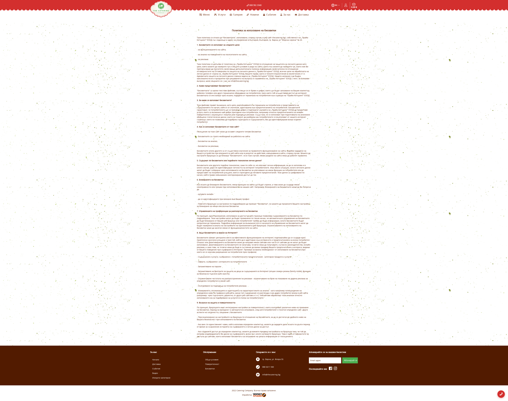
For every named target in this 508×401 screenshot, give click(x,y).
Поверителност (212, 364)
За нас (287, 14)
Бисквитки (210, 368)
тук (228, 66)
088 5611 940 (268, 367)
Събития (271, 14)
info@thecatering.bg (240, 81)
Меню (206, 14)
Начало (155, 359)
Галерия (237, 14)
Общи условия (211, 359)
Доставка (303, 14)
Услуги (221, 14)
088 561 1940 (255, 5)
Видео (155, 373)
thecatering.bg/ (279, 37)
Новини (254, 14)
